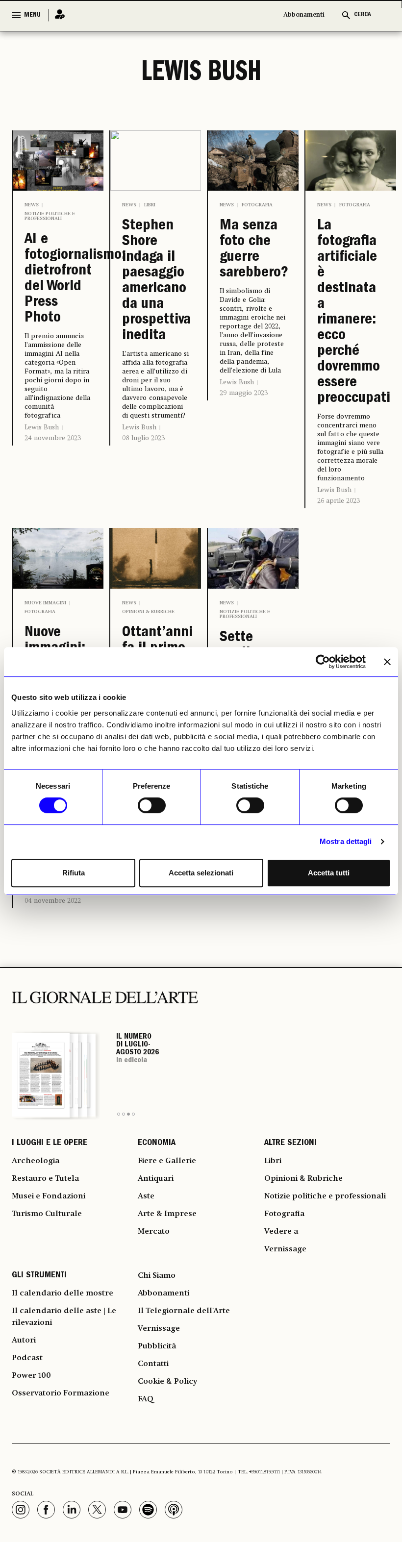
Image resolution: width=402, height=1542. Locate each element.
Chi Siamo (157, 1276)
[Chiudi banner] (387, 661)
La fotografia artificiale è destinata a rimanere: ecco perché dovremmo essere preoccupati (350, 313)
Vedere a (281, 1232)
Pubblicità (157, 1346)
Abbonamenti (304, 15)
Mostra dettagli (346, 841)
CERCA (362, 15)
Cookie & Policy (167, 1382)
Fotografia (257, 204)
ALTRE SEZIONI (290, 1143)
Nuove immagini (45, 602)
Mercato (154, 1232)
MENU (32, 15)
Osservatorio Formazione (60, 1393)
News (32, 204)
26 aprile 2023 (338, 500)
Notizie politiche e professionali (50, 216)
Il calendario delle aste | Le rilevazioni (64, 1317)
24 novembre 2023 (53, 438)
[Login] (57, 15)
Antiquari (156, 1179)
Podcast (27, 1358)
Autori (24, 1340)
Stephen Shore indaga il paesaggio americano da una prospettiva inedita (155, 281)
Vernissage (285, 1249)
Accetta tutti (329, 873)
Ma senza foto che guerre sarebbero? (253, 250)
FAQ (145, 1399)
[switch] (152, 805)
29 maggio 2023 (244, 393)
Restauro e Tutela (45, 1179)
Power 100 (31, 1376)
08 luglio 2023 (143, 438)
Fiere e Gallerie (167, 1161)
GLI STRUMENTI (39, 1275)
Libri (149, 204)
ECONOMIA (157, 1143)
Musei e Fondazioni (48, 1196)
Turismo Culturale (47, 1214)
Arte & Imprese (167, 1214)
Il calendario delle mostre (62, 1293)
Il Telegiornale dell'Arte (184, 1311)
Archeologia (35, 1161)
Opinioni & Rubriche (148, 611)
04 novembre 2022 (53, 900)
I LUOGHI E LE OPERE (49, 1143)
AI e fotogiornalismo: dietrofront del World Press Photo (58, 279)
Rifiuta (73, 873)
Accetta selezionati (201, 873)
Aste (146, 1196)
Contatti (153, 1364)
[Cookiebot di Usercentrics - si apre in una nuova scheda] (323, 661)
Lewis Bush (42, 427)
